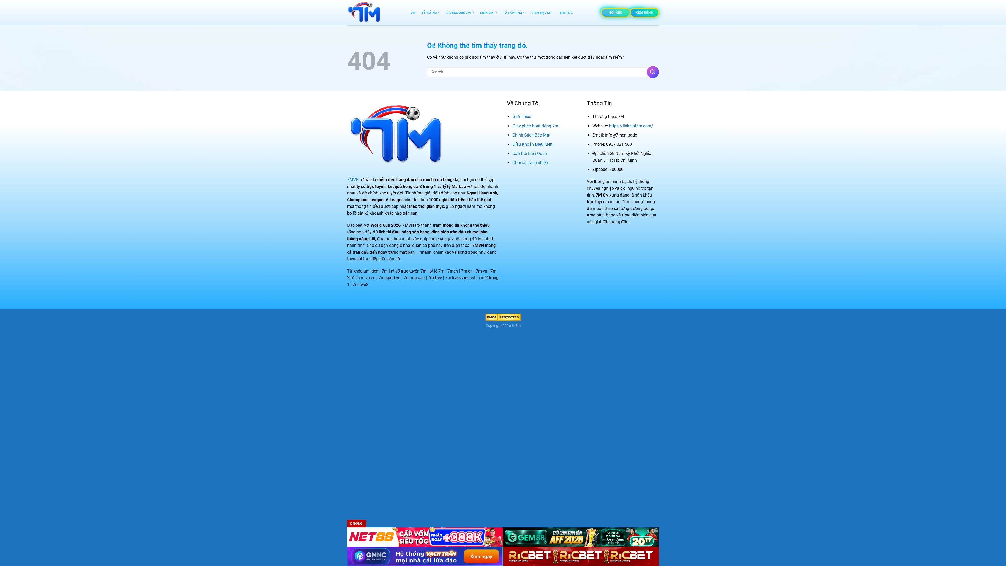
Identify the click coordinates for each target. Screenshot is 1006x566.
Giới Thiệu (521, 116)
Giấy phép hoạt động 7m (535, 125)
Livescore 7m (458, 13)
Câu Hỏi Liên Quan (529, 153)
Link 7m (487, 13)
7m (413, 13)
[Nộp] (653, 72)
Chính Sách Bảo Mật (531, 135)
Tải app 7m (512, 13)
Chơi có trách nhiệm (530, 162)
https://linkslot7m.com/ (631, 125)
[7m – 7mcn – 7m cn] (373, 12)
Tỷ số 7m (429, 13)
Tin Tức (566, 13)
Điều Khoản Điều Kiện (532, 144)
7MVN (353, 179)
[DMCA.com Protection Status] (503, 317)
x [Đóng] (356, 523)
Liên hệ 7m (541, 13)
